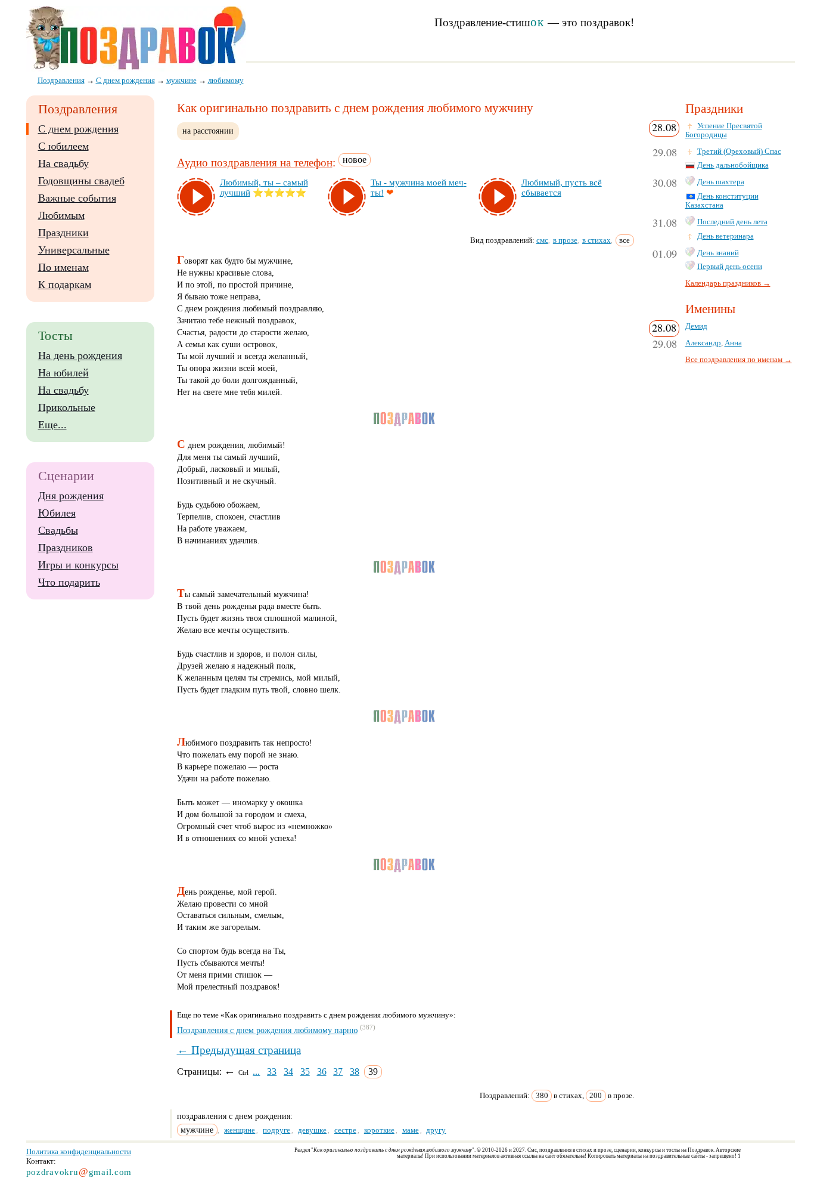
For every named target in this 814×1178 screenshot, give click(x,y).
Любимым (61, 215)
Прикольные (66, 407)
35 (305, 1071)
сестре (345, 1130)
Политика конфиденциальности (78, 1151)
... (256, 1071)
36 (322, 1071)
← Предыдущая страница (239, 1050)
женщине (239, 1130)
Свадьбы (58, 530)
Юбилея (57, 513)
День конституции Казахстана (722, 200)
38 (354, 1071)
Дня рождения (71, 496)
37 (338, 1071)
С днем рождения (78, 129)
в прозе (565, 240)
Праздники (63, 233)
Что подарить (69, 582)
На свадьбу (63, 163)
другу (436, 1130)
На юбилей (63, 373)
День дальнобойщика (733, 165)
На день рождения (80, 355)
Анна (733, 343)
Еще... (52, 425)
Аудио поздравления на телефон (255, 163)
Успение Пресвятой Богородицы (723, 130)
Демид (696, 326)
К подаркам (64, 284)
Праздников (65, 548)
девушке (312, 1130)
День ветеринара (725, 236)
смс (542, 240)
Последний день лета (732, 222)
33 (271, 1071)
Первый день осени (729, 266)
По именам (63, 267)
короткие (379, 1130)
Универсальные (74, 250)
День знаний (718, 253)
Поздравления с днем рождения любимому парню (267, 1030)
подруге (276, 1130)
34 (288, 1071)
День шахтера (720, 182)
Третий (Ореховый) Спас (739, 151)
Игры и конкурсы (78, 565)
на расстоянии (208, 130)
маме (410, 1130)
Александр (703, 343)
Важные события (77, 198)
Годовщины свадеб (81, 181)
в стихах (596, 240)
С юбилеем (63, 146)
